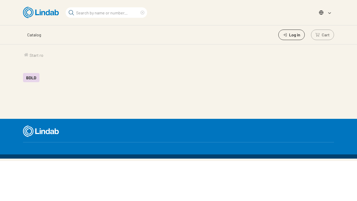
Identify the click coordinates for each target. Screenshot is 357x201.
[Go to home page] (42, 12)
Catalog (34, 34)
